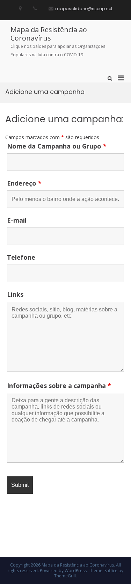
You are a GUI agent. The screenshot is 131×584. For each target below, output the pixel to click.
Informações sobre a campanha (59, 385)
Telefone (21, 257)
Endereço (24, 183)
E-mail (17, 220)
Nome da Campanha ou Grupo (57, 146)
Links (15, 294)
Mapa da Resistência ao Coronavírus (48, 34)
